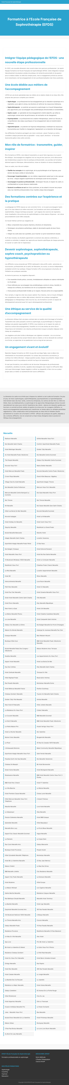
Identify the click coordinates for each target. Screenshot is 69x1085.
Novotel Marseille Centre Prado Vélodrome (50, 471)
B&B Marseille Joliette (12, 871)
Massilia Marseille (10, 806)
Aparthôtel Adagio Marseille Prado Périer (18, 543)
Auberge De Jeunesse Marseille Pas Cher (50, 630)
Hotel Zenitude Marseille (12, 672)
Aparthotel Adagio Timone (45, 482)
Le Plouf (7, 743)
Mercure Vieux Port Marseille (46, 487)
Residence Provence (11, 931)
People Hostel (41, 850)
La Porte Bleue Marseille (44, 828)
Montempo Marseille (43, 855)
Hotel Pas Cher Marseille (13, 592)
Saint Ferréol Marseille (44, 753)
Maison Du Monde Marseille (14, 630)
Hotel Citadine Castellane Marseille (48, 614)
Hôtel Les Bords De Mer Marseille (15, 511)
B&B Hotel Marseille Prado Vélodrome (49, 721)
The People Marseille (11, 460)
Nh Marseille (9, 506)
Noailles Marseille (10, 656)
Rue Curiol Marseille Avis (13, 844)
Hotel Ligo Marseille (43, 904)
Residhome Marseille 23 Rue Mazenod (49, 931)
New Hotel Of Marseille (12, 705)
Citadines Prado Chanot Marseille (47, 565)
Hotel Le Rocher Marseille (13, 732)
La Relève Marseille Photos (13, 614)
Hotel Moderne (9, 882)
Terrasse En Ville (42, 672)
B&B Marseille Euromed (44, 716)
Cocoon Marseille (42, 920)
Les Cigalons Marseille (44, 888)
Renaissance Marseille (12, 775)
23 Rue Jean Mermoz (43, 860)
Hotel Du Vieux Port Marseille (14, 958)
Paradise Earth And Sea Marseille (15, 759)
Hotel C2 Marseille (43, 587)
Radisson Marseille (11, 438)
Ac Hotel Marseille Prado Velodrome (16, 455)
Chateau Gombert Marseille (13, 694)
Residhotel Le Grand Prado (45, 527)
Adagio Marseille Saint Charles (14, 538)
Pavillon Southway (42, 688)
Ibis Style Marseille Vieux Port (46, 493)
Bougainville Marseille (43, 737)
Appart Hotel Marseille (12, 661)
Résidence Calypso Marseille (46, 893)
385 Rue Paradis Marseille (45, 969)
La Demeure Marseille (43, 877)
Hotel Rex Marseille (11, 969)
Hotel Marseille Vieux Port (13, 554)
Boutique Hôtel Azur (11, 641)
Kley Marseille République (45, 603)
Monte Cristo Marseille (12, 737)
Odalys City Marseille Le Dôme (15, 625)
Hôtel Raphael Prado (11, 678)
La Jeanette (40, 980)
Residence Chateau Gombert (14, 953)
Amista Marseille (42, 699)
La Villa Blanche (10, 788)
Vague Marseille (42, 833)
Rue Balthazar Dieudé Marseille (15, 898)
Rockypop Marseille (43, 1023)
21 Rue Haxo (41, 543)
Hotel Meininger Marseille (13, 449)
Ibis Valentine (41, 732)
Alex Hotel (40, 936)
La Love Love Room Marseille (46, 1028)
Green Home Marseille (12, 770)
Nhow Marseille (42, 576)
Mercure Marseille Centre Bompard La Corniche (17, 494)
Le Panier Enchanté (43, 1007)
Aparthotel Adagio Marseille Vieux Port (17, 753)
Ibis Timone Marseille (43, 500)
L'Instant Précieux (42, 799)
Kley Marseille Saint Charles (45, 667)
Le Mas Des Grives (43, 866)
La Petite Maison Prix (11, 726)
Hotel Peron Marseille (12, 603)
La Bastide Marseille (11, 904)
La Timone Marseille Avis (13, 920)
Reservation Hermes (43, 678)
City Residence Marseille (44, 871)
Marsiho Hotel (41, 533)
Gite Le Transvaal (42, 1001)
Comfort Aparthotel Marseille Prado (48, 444)
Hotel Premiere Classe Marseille (15, 793)
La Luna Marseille (10, 619)
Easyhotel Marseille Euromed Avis (15, 909)
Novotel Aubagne (10, 516)
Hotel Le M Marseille (43, 516)
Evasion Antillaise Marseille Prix (15, 1007)
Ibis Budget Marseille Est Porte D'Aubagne (50, 625)
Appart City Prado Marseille (14, 877)
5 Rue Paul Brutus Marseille (13, 1028)
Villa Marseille (41, 598)
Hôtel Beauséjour (42, 823)
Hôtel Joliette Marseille (44, 705)
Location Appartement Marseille (47, 570)
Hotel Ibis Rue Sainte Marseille (46, 554)
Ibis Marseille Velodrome (44, 759)
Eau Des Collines (10, 667)
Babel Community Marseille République (49, 748)
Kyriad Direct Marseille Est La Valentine (17, 1017)
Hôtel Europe (41, 882)
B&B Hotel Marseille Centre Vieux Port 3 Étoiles (49, 776)
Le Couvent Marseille (11, 716)
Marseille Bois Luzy (11, 828)
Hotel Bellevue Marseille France (15, 688)
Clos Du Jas (40, 996)
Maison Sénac (9, 1023)
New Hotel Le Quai (11, 608)
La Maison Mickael (11, 888)
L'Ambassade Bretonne (12, 748)
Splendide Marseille (11, 823)
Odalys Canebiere (10, 990)
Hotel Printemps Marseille (45, 1017)
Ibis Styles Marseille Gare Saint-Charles (49, 506)
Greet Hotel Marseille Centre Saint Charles (18, 598)
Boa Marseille (41, 1012)
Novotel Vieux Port (11, 465)
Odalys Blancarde (42, 844)
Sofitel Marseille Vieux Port (45, 438)
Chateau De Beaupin (11, 764)
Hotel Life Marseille (43, 608)
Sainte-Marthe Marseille (12, 893)
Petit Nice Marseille (11, 587)
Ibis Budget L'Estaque (12, 549)
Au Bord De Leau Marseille (13, 1034)
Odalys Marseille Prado (12, 925)
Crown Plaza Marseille (12, 476)
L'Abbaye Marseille (43, 915)
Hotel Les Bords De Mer (44, 661)
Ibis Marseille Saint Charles (13, 444)
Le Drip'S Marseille (11, 721)
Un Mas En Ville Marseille (13, 936)
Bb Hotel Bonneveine (43, 764)
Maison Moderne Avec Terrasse (47, 648)
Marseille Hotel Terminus (44, 898)
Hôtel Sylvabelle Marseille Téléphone (16, 855)
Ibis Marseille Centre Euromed (46, 455)
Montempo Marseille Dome (45, 683)
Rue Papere (40, 963)
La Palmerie (8, 839)
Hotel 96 (8, 576)
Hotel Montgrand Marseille (45, 770)
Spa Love (8, 942)
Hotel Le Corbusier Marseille (46, 560)
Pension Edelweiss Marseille (14, 817)
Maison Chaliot (9, 866)
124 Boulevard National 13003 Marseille (17, 915)
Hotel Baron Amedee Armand (46, 958)
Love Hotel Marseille (43, 806)
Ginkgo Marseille (10, 963)
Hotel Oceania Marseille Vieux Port (48, 592)
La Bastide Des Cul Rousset (13, 980)
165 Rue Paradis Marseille (45, 909)
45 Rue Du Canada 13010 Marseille (48, 743)
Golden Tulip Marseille (44, 449)
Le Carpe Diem (41, 839)
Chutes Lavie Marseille (44, 793)
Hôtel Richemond (10, 996)
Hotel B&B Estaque (43, 817)
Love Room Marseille (43, 581)
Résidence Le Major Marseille (14, 985)
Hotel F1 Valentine (42, 783)
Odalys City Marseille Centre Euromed (49, 460)
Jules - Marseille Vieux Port (13, 1012)
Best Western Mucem (43, 635)
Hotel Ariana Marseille (44, 985)
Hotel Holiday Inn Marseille (13, 522)
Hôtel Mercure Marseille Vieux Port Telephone (16, 800)
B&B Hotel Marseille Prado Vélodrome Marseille (49, 642)
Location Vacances (43, 538)
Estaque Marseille (10, 635)
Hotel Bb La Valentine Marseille (15, 860)
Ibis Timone (8, 500)
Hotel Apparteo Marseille (13, 1001)
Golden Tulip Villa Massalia (13, 699)
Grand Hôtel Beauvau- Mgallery (47, 476)
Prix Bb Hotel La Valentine (45, 942)
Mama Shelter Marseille (44, 465)
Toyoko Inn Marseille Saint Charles (48, 694)
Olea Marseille (41, 812)
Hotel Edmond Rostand (44, 549)
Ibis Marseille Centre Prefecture (15, 487)
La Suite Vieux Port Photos (45, 947)
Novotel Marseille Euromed (45, 511)
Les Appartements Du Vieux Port (47, 656)
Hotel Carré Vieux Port (44, 522)
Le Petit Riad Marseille (44, 953)
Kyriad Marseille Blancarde (13, 533)
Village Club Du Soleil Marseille (15, 482)
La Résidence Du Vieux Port (14, 710)
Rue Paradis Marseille (12, 683)
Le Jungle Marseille (43, 974)
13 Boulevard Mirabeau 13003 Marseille (17, 560)
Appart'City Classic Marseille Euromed (17, 833)
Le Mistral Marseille (43, 788)
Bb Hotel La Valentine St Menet (15, 947)
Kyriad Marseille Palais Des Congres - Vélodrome (17, 650)
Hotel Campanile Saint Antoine (46, 619)
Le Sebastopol (9, 812)
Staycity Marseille (10, 527)
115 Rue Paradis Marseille (45, 925)
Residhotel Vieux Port (12, 565)
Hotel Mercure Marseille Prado (14, 471)
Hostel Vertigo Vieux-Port (45, 726)
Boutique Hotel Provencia (13, 850)
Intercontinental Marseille (13, 581)
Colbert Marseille (42, 710)
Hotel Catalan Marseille (12, 974)
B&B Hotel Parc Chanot (12, 783)
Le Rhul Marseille (10, 570)
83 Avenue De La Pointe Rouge (47, 990)
